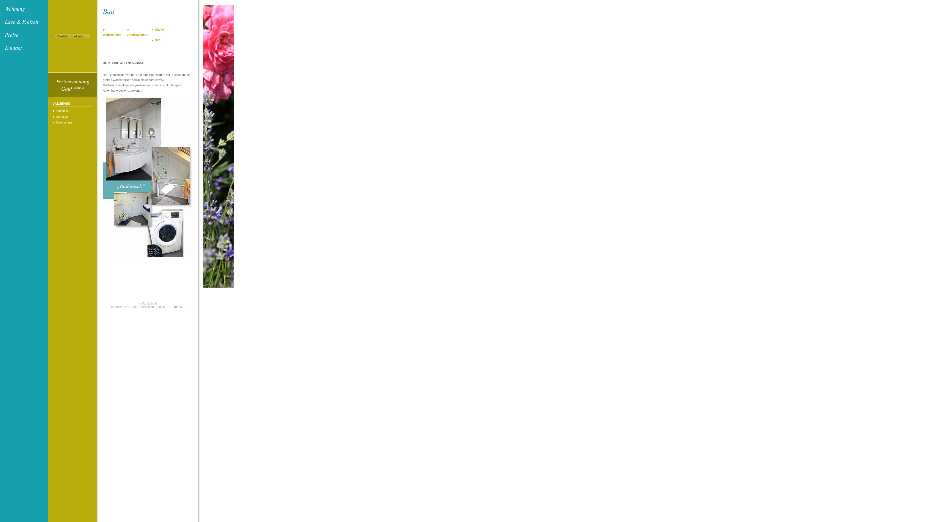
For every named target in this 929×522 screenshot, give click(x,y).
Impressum (63, 116)
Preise (11, 34)
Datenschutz (64, 122)
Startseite (62, 111)
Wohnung (15, 8)
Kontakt (13, 47)
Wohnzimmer (112, 34)
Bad (157, 40)
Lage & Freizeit (21, 21)
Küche (159, 29)
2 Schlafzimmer (138, 34)
